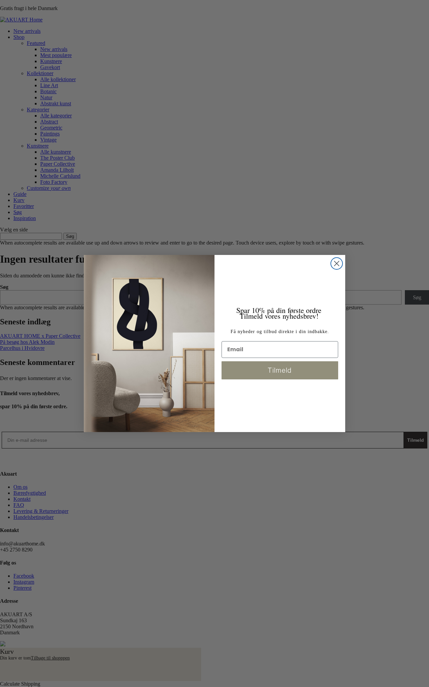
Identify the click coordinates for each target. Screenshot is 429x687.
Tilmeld (280, 370)
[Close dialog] (337, 263)
